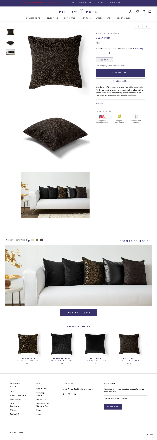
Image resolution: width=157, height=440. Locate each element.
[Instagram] (69, 394)
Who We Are (41, 389)
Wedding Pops (103, 18)
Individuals (69, 18)
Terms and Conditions (14, 404)
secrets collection (107, 33)
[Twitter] (107, 111)
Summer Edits (33, 18)
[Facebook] (103, 111)
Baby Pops (86, 18)
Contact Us (15, 414)
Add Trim (104, 60)
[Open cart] (150, 11)
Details (99, 103)
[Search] (144, 11)
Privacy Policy (15, 399)
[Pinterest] (110, 111)
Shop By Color (123, 18)
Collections (51, 18)
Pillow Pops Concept (40, 394)
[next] (149, 342)
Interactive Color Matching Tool (43, 404)
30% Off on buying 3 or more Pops (32, 3)
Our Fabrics (41, 399)
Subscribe (112, 406)
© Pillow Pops (16, 433)
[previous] (7, 342)
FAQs (12, 391)
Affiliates (13, 410)
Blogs (38, 410)
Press (38, 414)
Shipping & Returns (18, 395)
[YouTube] (75, 394)
